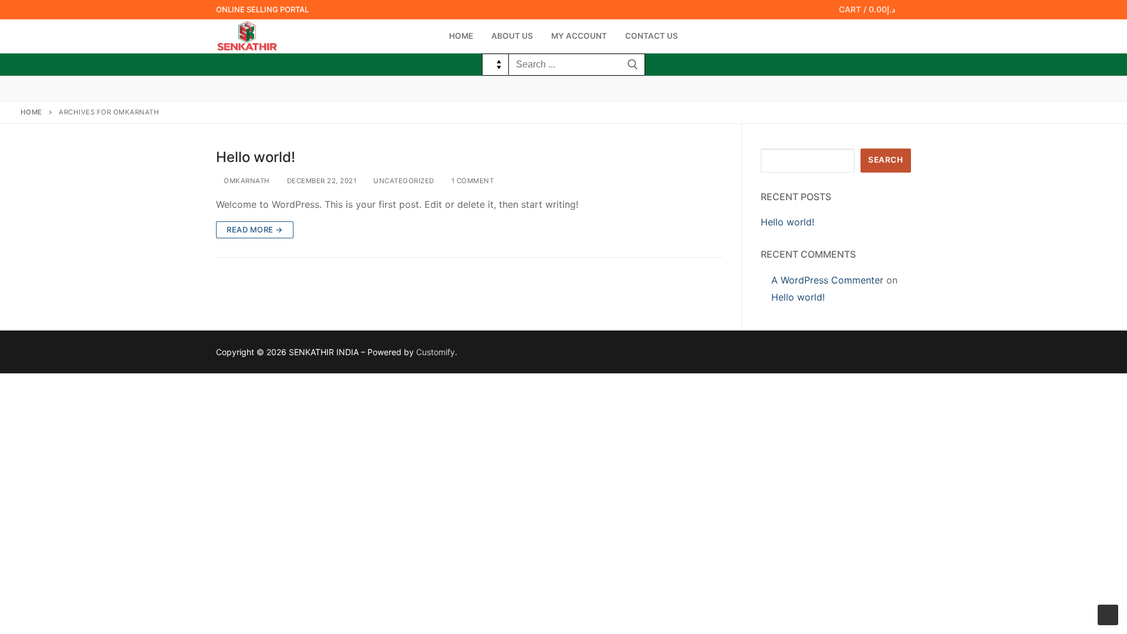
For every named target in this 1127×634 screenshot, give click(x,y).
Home (31, 112)
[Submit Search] (633, 64)
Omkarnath (246, 181)
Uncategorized (403, 181)
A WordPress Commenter (827, 280)
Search (885, 159)
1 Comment (471, 181)
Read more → (255, 229)
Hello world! (255, 157)
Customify (435, 352)
